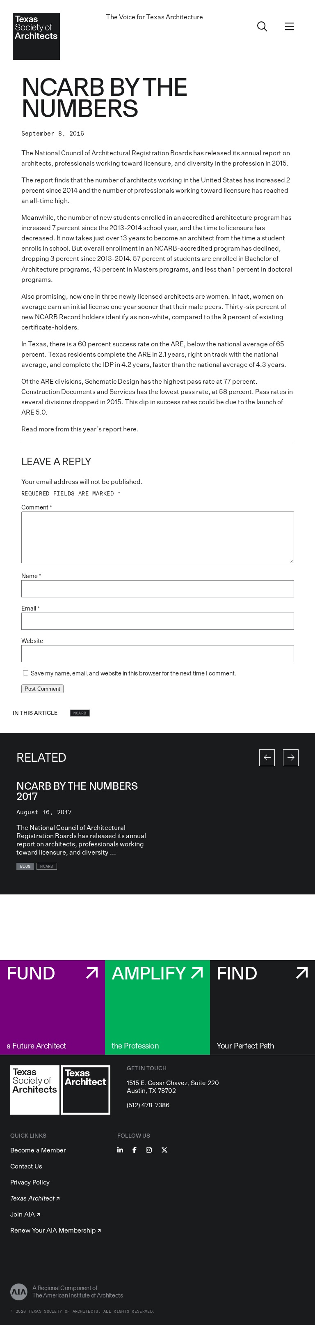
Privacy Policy (30, 1182)
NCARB (80, 713)
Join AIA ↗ (25, 1214)
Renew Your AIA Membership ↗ (55, 1230)
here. (131, 429)
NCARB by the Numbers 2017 (77, 791)
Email (30, 608)
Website (32, 641)
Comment (36, 507)
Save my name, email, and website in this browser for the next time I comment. (133, 673)
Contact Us (26, 1166)
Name (31, 576)
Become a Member (38, 1150)
